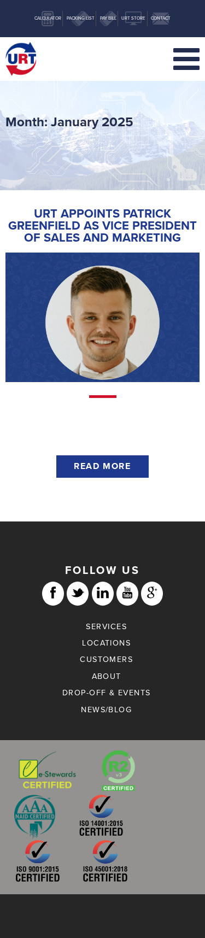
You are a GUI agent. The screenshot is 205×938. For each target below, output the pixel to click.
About (106, 676)
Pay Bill (108, 18)
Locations (106, 643)
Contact (161, 18)
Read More (102, 466)
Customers (106, 659)
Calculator (47, 18)
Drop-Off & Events (106, 692)
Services (106, 626)
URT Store (133, 18)
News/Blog (106, 709)
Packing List (81, 18)
